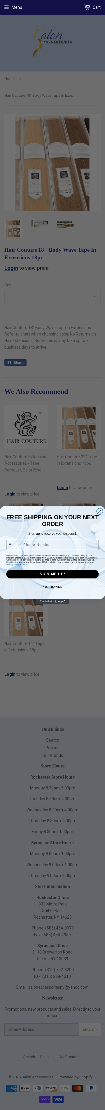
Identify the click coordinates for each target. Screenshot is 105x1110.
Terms (25, 564)
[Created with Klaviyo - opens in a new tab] (52, 601)
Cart (96, 7)
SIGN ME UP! (52, 574)
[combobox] (13, 545)
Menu (17, 7)
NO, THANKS (52, 586)
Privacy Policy (13, 564)
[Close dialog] (100, 511)
